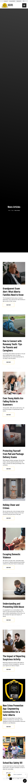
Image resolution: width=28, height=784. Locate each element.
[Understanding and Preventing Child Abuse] (14, 588)
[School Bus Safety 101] (14, 747)
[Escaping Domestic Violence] (14, 539)
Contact (5, 1)
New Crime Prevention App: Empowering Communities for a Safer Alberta (13, 710)
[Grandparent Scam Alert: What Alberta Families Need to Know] (14, 273)
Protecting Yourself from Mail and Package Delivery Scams (13, 454)
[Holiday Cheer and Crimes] (14, 489)
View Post (8, 305)
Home (9, 210)
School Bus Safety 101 (12, 762)
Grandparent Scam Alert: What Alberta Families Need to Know (13, 291)
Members (18, 1)
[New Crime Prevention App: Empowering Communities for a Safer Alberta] (14, 690)
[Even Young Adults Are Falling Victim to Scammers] (14, 383)
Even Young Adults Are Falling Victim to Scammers (13, 401)
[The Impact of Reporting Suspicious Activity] (14, 641)
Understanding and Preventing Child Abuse (13, 605)
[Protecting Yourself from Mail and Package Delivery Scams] (14, 435)
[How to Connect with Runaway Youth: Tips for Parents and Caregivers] (14, 325)
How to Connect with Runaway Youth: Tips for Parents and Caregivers (12, 345)
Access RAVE (11, 1)
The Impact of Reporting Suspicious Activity (14, 657)
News (12, 210)
